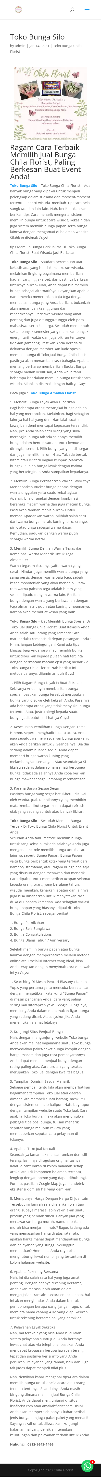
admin (20, 45)
